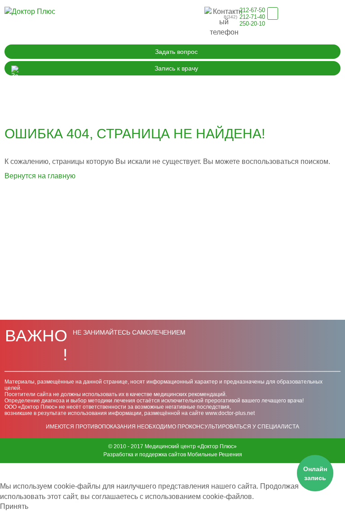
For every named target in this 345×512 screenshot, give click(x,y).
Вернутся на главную (39, 176)
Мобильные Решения (214, 454)
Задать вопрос (176, 51)
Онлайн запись (315, 473)
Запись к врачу (176, 68)
